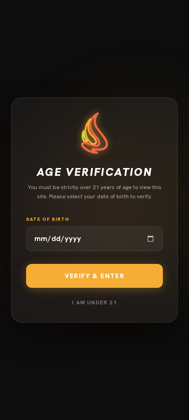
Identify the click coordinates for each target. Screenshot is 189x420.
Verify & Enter (95, 276)
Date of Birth (47, 219)
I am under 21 (94, 302)
